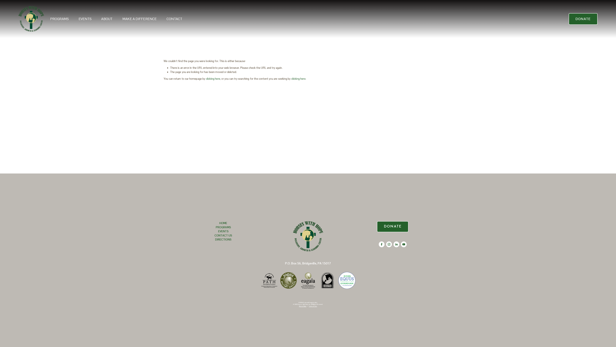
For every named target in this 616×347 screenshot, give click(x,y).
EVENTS (85, 19)
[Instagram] (389, 244)
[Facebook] (382, 244)
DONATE (583, 19)
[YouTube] (404, 244)
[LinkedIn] (396, 244)
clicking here (213, 78)
